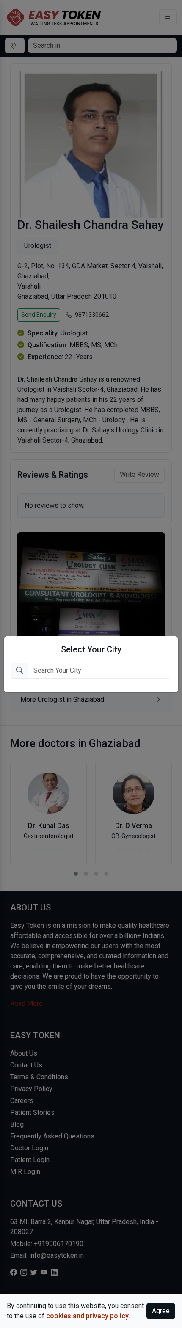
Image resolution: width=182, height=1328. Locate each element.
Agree (161, 1311)
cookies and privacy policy (87, 1316)
